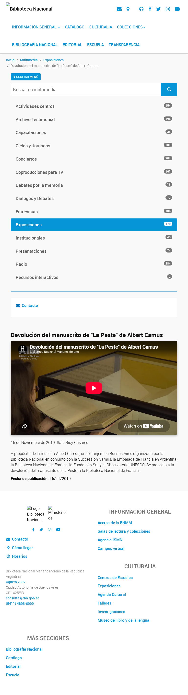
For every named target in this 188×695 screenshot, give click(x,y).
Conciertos (93, 159)
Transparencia (124, 44)
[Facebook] (150, 9)
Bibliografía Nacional (35, 44)
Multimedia (29, 60)
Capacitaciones (93, 132)
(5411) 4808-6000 (20, 603)
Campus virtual (111, 548)
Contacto (30, 305)
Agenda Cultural (112, 594)
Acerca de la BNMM (115, 522)
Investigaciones (111, 611)
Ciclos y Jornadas (93, 146)
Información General (35, 27)
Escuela (95, 44)
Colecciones (130, 27)
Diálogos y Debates (93, 198)
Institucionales (93, 238)
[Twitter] (158, 9)
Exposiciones (53, 60)
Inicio (10, 60)
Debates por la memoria (93, 185)
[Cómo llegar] (128, 9)
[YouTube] (177, 9)
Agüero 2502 (15, 582)
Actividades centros (93, 106)
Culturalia (100, 27)
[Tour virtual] (134, 5)
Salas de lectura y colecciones (124, 531)
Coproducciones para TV (93, 172)
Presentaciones (93, 251)
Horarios (19, 556)
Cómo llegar (22, 547)
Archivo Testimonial (93, 119)
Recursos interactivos (93, 277)
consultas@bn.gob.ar (22, 598)
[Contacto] (119, 9)
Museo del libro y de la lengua (123, 620)
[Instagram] (167, 9)
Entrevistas (93, 212)
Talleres (104, 603)
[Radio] (141, 9)
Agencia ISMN (110, 540)
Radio (93, 264)
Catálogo (74, 27)
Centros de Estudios (115, 577)
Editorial (72, 44)
